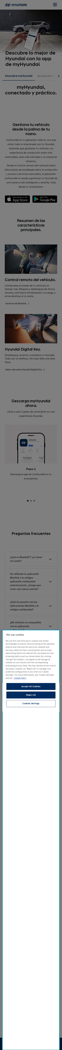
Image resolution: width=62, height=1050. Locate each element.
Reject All (31, 695)
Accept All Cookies (31, 686)
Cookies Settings (30, 703)
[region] (30, 840)
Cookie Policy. (20, 678)
